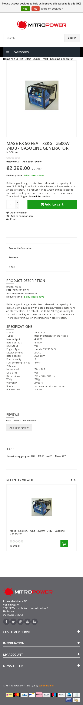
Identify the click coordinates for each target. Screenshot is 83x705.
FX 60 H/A (45, 456)
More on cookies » (52, 8)
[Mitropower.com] (41, 25)
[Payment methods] (9, 695)
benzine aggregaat (21, 456)
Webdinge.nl (46, 685)
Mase (60, 456)
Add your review (32, 161)
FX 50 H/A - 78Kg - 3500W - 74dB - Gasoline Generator (42, 58)
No (35, 8)
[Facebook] (6, 622)
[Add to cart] (64, 543)
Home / (7, 58)
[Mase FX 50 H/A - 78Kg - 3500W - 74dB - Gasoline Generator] (41, 507)
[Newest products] (34, 622)
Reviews (13, 257)
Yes (25, 8)
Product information (20, 248)
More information (39, 196)
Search (72, 37)
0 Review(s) (13, 161)
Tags (12, 266)
